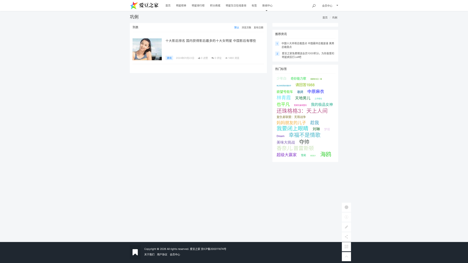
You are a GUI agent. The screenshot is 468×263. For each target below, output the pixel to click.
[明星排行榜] (147, 49)
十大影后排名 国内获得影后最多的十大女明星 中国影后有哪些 (210, 41)
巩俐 (334, 17)
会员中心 (175, 254)
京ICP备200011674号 (213, 248)
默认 (236, 27)
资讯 (169, 57)
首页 (325, 17)
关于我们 (149, 254)
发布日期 (258, 27)
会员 (327, 5)
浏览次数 (246, 27)
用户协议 (162, 254)
